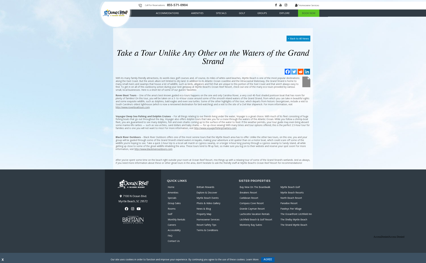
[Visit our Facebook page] (126, 209)
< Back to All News (298, 38)
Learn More (252, 259)
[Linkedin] (307, 72)
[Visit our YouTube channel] (139, 209)
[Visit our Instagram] (132, 209)
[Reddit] (301, 72)
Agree (268, 259)
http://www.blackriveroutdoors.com (153, 149)
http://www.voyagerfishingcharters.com (215, 128)
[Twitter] (294, 72)
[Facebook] (288, 72)
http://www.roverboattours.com (133, 107)
